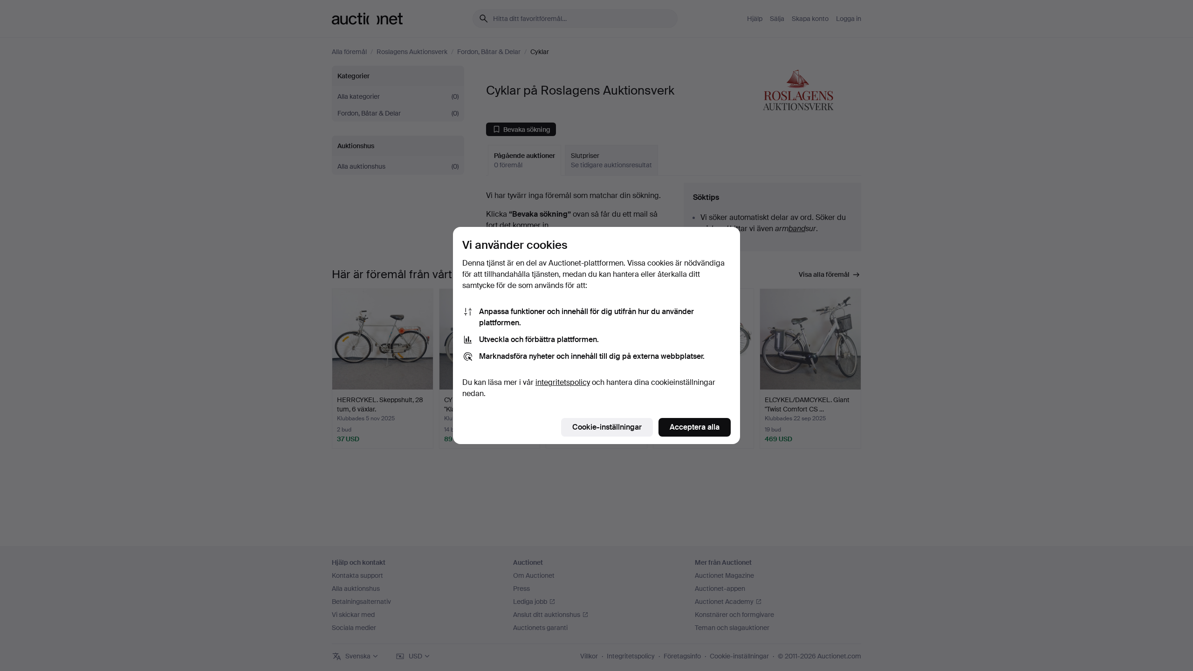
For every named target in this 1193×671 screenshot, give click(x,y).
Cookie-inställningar (607, 427)
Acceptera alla (695, 427)
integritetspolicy (562, 382)
